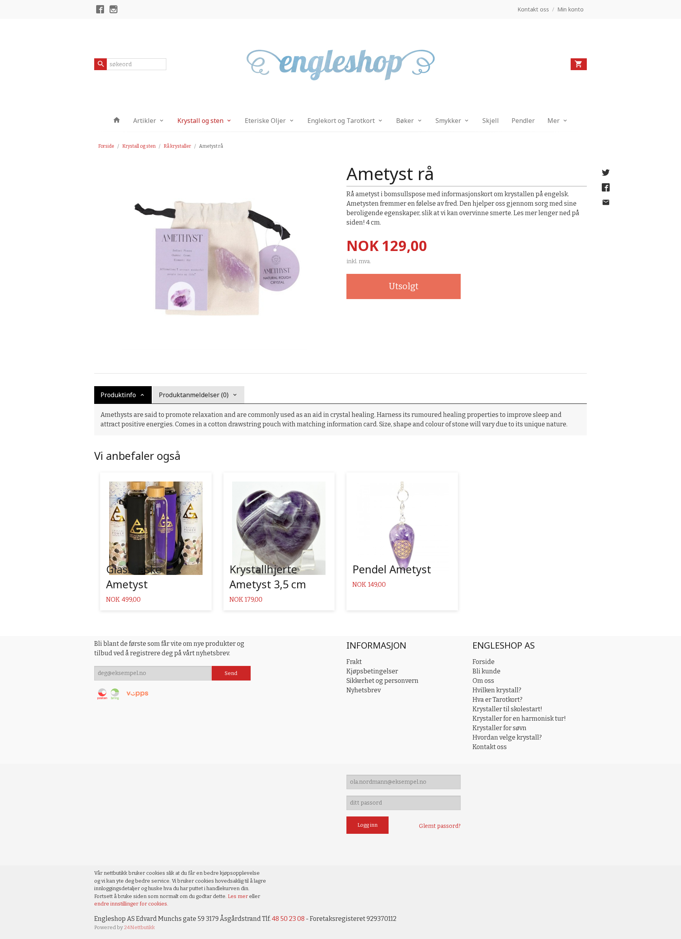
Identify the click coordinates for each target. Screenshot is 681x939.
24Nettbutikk (139, 927)
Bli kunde (487, 671)
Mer (553, 120)
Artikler (144, 120)
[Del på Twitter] (606, 173)
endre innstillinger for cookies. (131, 904)
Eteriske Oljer (265, 120)
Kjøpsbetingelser (372, 671)
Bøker (405, 120)
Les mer (238, 896)
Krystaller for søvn (500, 728)
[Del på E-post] (606, 202)
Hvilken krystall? (497, 690)
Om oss (483, 680)
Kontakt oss (490, 747)
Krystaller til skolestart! (507, 709)
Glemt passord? (440, 826)
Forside (106, 146)
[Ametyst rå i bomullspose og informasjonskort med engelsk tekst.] (214, 255)
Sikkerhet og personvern (382, 680)
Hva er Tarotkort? (498, 699)
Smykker (448, 120)
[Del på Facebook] (606, 187)
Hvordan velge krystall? (507, 737)
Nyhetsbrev (363, 690)
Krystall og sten (200, 120)
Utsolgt (404, 286)
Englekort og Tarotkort (341, 120)
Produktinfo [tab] (118, 394)
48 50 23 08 (288, 918)
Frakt (354, 662)
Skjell (490, 120)
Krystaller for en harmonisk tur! (519, 718)
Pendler (523, 120)
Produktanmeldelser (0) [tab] (194, 394)
